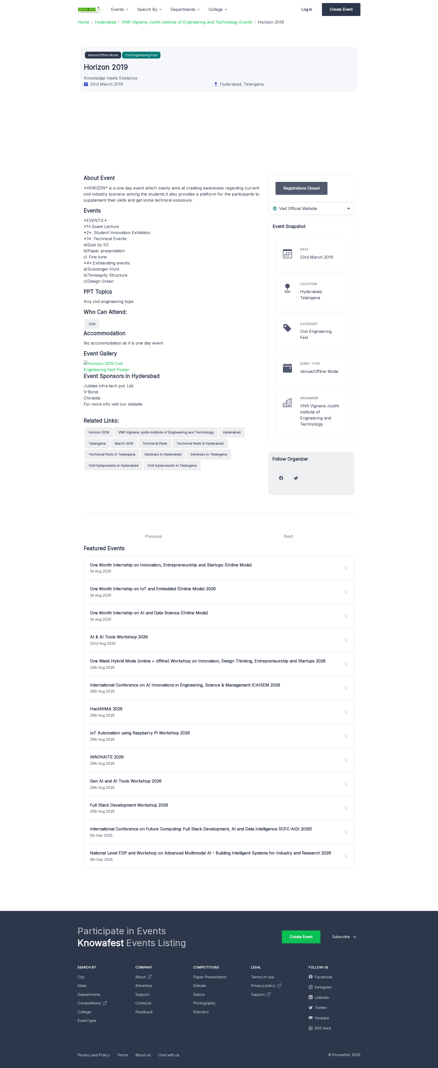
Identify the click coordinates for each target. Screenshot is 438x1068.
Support (142, 994)
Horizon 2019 (99, 432)
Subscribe (341, 936)
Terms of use (262, 977)
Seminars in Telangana (209, 454)
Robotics (201, 1011)
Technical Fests (154, 443)
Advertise (143, 985)
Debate (199, 985)
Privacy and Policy (94, 1055)
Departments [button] (183, 9)
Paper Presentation (210, 977)
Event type (87, 1020)
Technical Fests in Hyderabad (200, 443)
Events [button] (117, 9)
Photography (204, 1003)
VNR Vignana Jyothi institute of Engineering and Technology (166, 432)
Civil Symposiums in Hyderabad (113, 465)
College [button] (216, 9)
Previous (153, 536)
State (82, 985)
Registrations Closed (301, 188)
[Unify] (90, 9)
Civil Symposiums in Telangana (172, 465)
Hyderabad (232, 432)
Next (288, 536)
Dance (199, 994)
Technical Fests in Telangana (112, 454)
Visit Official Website (297, 208)
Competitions (90, 1003)
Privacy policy (263, 985)
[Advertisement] (236, 139)
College (84, 1011)
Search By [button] (147, 9)
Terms (122, 1055)
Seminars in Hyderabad (162, 454)
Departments (89, 994)
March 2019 (124, 443)
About (141, 977)
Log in (306, 9)
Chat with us (168, 1055)
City (81, 977)
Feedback (144, 1011)
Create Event (341, 9)
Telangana (97, 443)
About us (143, 1055)
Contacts (143, 1003)
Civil (92, 324)
